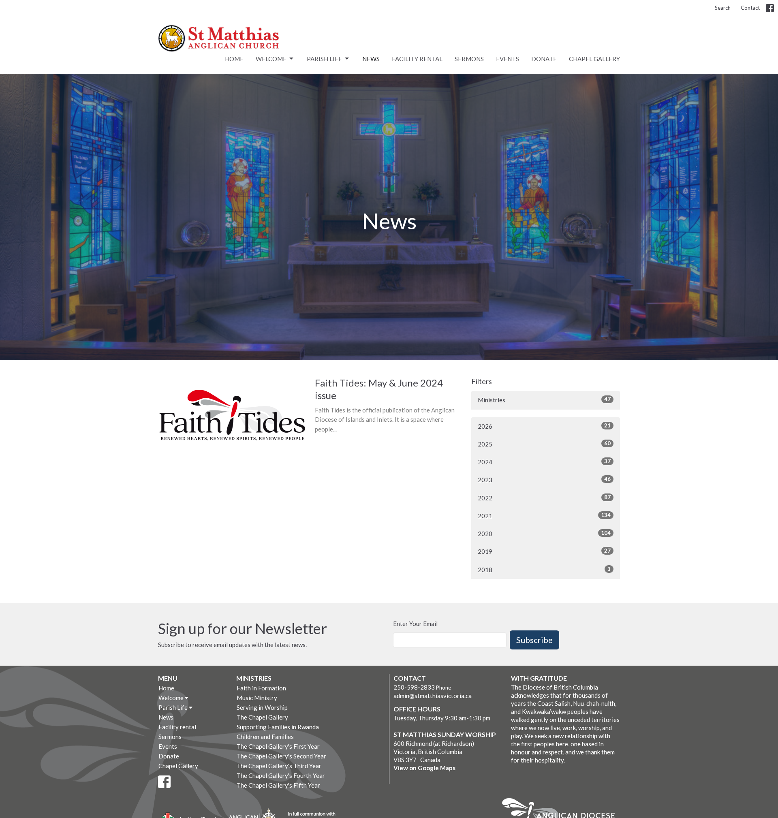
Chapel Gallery (594, 58)
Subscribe (534, 640)
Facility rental (417, 58)
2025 (544, 444)
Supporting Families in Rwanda (278, 726)
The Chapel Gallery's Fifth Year (278, 785)
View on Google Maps (424, 767)
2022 (544, 498)
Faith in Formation (261, 688)
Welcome (271, 58)
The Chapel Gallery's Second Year (281, 756)
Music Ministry (257, 697)
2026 (544, 426)
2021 (544, 515)
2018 (544, 569)
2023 (544, 479)
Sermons (469, 58)
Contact (750, 7)
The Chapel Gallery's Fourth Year (281, 775)
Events (507, 58)
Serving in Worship (262, 707)
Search (723, 7)
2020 (544, 533)
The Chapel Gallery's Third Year (279, 765)
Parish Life (324, 58)
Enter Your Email (415, 623)
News (371, 58)
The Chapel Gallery (262, 717)
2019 (544, 551)
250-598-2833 (414, 687)
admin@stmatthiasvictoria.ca (432, 695)
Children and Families (265, 736)
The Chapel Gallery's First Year (278, 746)
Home (234, 58)
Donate (544, 58)
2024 (544, 462)
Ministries (544, 400)
